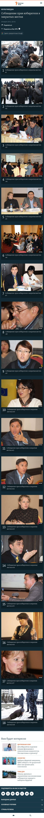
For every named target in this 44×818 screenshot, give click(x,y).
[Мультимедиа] (14, 815)
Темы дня (21, 772)
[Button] (6, 26)
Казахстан (21, 758)
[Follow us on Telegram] (17, 794)
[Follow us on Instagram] (8, 794)
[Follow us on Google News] (27, 794)
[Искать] (30, 815)
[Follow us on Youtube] (3, 794)
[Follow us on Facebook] (13, 794)
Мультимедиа (7, 9)
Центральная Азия (24, 744)
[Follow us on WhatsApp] (22, 794)
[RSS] (32, 794)
